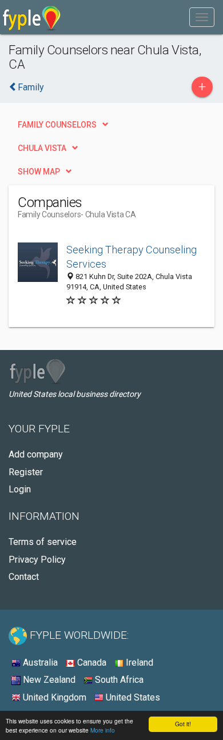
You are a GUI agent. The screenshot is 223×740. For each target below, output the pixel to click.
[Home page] (31, 17)
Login (20, 489)
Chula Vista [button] (42, 148)
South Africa (118, 679)
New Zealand (48, 679)
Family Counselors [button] (57, 124)
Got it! (183, 723)
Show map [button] (39, 171)
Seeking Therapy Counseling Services (131, 257)
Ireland (138, 662)
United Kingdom (53, 697)
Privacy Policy (37, 559)
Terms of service (43, 541)
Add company (36, 454)
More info (102, 730)
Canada (90, 662)
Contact (24, 576)
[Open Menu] (201, 17)
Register (26, 472)
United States (131, 697)
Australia (39, 662)
